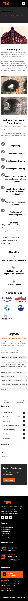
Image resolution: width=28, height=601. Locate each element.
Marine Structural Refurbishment (11, 237)
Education (19, 228)
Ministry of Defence (7, 240)
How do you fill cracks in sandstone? (11, 372)
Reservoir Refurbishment (9, 429)
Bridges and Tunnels (7, 225)
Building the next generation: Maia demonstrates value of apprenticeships (14, 559)
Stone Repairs (6, 434)
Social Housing (6, 243)
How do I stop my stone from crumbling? (13, 384)
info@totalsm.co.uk (9, 590)
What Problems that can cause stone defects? (12, 388)
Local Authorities (6, 234)
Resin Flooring (6, 531)
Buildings (18, 225)
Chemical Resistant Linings (9, 527)
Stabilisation (5, 533)
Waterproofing (6, 538)
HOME (6, 15)
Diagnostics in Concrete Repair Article (14, 549)
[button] (23, 3)
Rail (16, 240)
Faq (3, 449)
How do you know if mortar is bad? (11, 380)
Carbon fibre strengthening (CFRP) (11, 417)
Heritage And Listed (7, 231)
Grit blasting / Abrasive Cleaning (11, 425)
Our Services (11, 15)
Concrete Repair (6, 529)
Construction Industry (8, 228)
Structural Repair (19, 15)
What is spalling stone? (8, 376)
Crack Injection (6, 421)
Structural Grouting (7, 438)
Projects (4, 452)
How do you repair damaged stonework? (13, 357)
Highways (18, 231)
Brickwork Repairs (7, 412)
